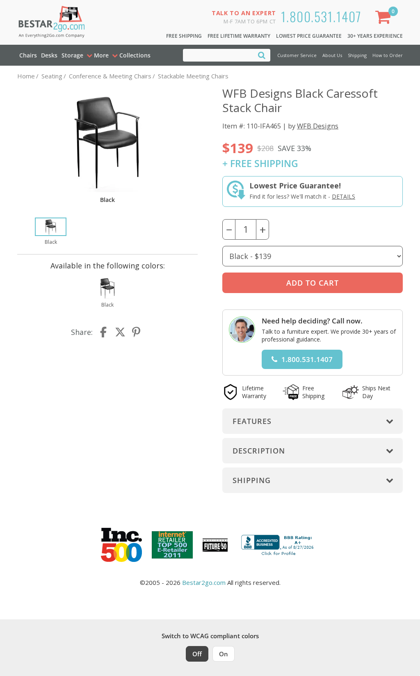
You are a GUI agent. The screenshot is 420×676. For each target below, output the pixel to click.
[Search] (261, 54)
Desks (49, 55)
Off (197, 654)
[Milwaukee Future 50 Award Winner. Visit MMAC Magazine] (215, 545)
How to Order (387, 55)
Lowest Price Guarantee (309, 35)
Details (343, 196)
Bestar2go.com (204, 582)
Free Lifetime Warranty (239, 35)
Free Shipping (184, 35)
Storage (72, 55)
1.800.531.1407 (321, 16)
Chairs (28, 55)
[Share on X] (120, 332)
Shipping (357, 55)
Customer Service (297, 55)
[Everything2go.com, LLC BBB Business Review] (278, 544)
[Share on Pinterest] (136, 332)
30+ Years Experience (375, 35)
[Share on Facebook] (104, 332)
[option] (51, 232)
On (223, 654)
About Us (332, 55)
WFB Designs (317, 126)
